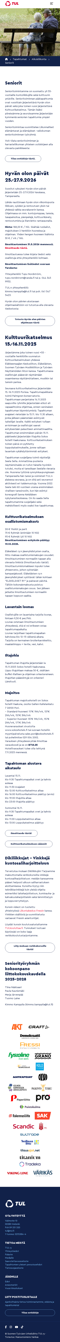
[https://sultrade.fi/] (30, 1134)
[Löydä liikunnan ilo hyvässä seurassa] (12, 3)
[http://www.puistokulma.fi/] (30, 1107)
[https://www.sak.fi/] (43, 1115)
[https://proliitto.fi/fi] (42, 1098)
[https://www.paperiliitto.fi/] (20, 1098)
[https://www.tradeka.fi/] (30, 1164)
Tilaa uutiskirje (30, 1313)
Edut (7, 1281)
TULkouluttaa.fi (14, 928)
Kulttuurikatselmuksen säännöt (29, 844)
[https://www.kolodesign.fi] (40, 1066)
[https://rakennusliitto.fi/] (20, 1115)
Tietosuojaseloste (14, 1268)
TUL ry (8, 1248)
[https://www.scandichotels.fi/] (24, 1126)
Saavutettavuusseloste (16, 1261)
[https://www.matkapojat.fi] (23, 1077)
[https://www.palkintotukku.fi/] (41, 1087)
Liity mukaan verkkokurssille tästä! (30, 948)
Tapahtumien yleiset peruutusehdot (23, 1265)
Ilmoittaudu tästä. (16, 248)
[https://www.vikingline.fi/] (18, 1173)
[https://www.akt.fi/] (17, 1027)
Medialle (9, 1258)
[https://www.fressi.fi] (30, 1045)
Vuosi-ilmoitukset (14, 1288)
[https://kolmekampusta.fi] (17, 1087)
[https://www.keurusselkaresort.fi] (24, 1066)
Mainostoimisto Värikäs (27, 1337)
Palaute (9, 1254)
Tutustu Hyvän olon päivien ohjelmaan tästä (30, 321)
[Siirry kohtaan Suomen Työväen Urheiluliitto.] (6, 59)
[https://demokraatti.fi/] (30, 1036)
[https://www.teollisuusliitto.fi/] (30, 1142)
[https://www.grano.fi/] (43, 1056)
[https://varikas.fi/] (43, 1173)
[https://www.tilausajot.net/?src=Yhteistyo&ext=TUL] (30, 1150)
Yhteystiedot (12, 1251)
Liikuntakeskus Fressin (32, 911)
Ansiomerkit (11, 1285)
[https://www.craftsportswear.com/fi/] (38, 1027)
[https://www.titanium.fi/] (30, 1157)
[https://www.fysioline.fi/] (19, 1056)
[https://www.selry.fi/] (43, 1126)
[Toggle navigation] (51, 3)
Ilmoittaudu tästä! (21, 833)
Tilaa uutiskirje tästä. (23, 159)
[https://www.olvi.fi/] (43, 1077)
